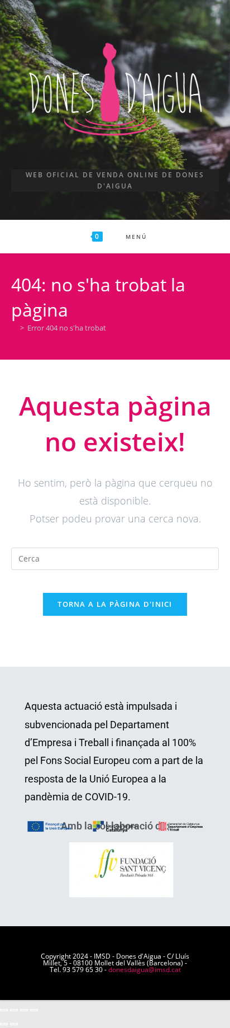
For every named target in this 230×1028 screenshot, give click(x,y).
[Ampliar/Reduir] (4, 1010)
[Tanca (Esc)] (34, 1010)
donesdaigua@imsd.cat (144, 969)
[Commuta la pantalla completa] (14, 1010)
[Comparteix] (24, 1010)
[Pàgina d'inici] (14, 328)
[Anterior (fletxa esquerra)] (4, 1024)
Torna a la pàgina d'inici (115, 604)
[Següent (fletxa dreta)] (14, 1024)
